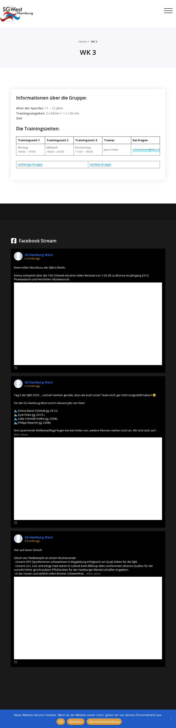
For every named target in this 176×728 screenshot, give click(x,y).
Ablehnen (75, 721)
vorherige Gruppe (30, 164)
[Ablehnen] (170, 719)
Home (82, 41)
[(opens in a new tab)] (15, 368)
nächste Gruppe (100, 164)
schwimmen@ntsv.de (147, 150)
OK (61, 721)
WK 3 (94, 41)
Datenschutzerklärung (104, 721)
